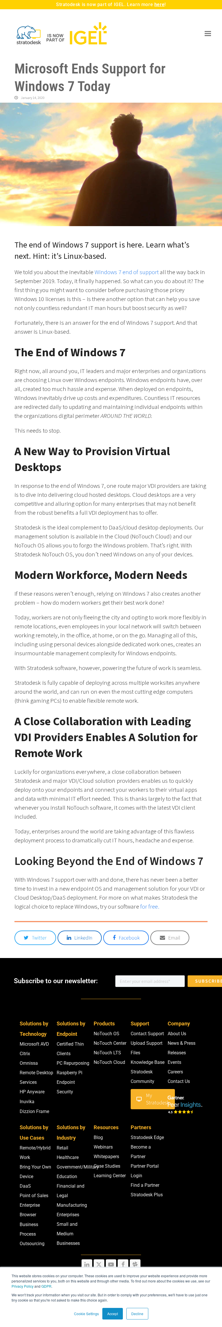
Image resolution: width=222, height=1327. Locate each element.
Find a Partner (145, 1185)
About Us (177, 1033)
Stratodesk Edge (147, 1137)
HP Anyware (32, 1092)
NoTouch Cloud (109, 1062)
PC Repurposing (73, 1063)
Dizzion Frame (34, 1111)
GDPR (46, 1286)
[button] (208, 33)
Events (174, 1062)
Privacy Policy (23, 1286)
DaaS (25, 1186)
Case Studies (107, 1166)
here (159, 4)
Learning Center (110, 1175)
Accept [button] (112, 1313)
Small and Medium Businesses (68, 1233)
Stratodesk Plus (147, 1194)
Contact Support (147, 1033)
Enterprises (68, 1214)
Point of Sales (34, 1195)
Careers (175, 1072)
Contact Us (179, 1081)
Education (67, 1176)
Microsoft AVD (34, 1044)
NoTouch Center (110, 1043)
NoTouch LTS (107, 1052)
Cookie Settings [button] (86, 1313)
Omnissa (29, 1063)
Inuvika (27, 1101)
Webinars (103, 1147)
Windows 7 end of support (127, 272)
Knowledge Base (147, 1062)
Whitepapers (106, 1156)
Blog (98, 1137)
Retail (62, 1148)
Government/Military (78, 1167)
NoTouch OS (106, 1033)
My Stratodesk (157, 1099)
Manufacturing (72, 1205)
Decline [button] (137, 1313)
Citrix (25, 1053)
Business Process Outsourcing (32, 1234)
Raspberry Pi (69, 1072)
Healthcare (68, 1157)
